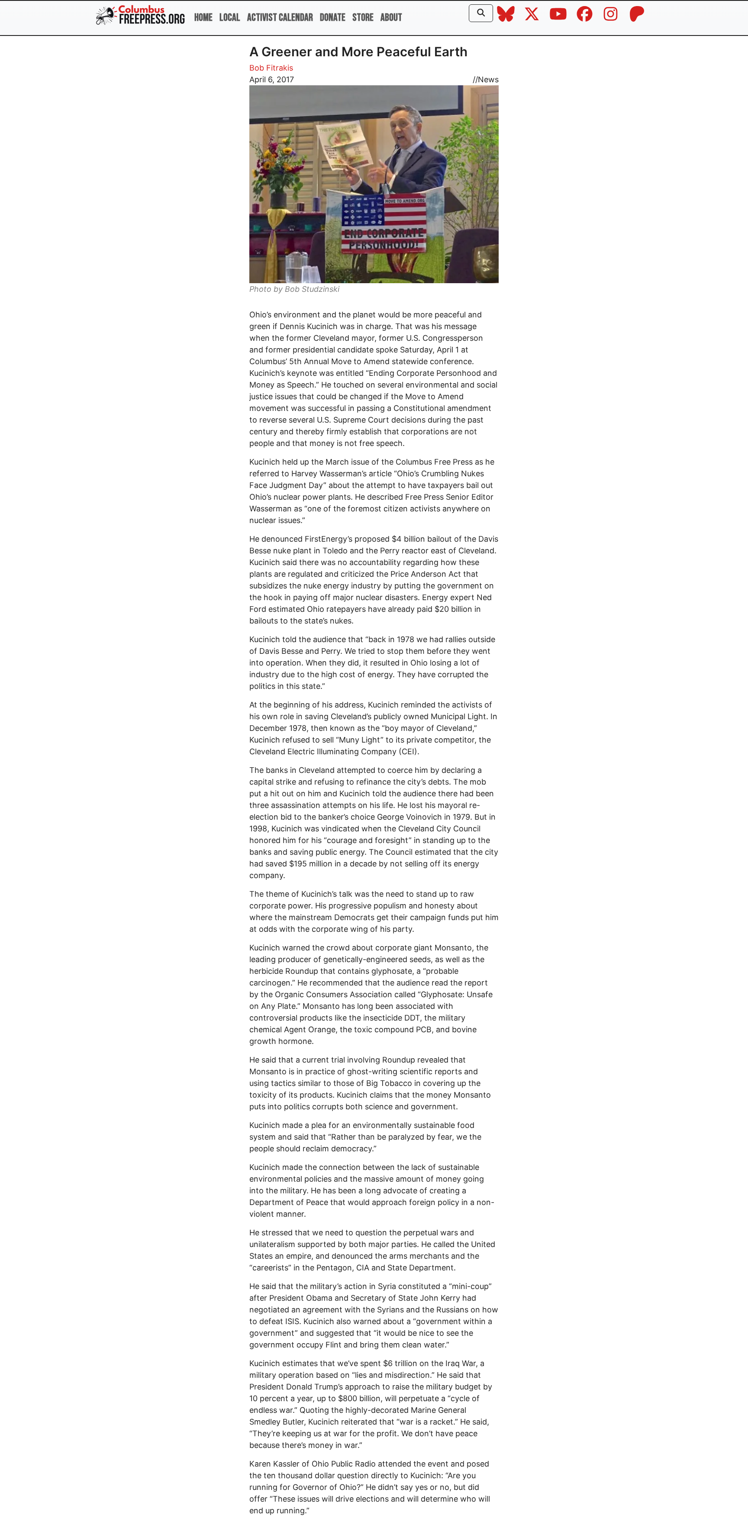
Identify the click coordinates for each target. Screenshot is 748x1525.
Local (229, 17)
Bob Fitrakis (271, 67)
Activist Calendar (280, 17)
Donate (332, 17)
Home (203, 17)
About (391, 17)
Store (363, 17)
